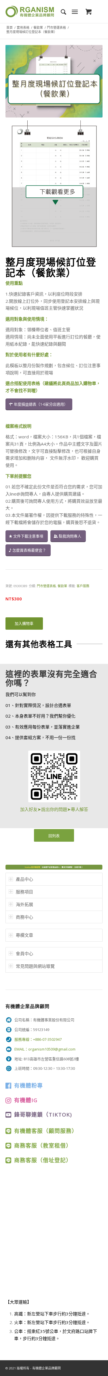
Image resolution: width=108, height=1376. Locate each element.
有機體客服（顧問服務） (45, 1130)
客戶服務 (83, 586)
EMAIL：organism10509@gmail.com (44, 1049)
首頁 (9, 27)
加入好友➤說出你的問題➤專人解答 (54, 809)
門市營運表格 (56, 27)
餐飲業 (38, 27)
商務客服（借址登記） (43, 1160)
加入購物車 (24, 623)
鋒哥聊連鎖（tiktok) (43, 1114)
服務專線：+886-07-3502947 (38, 1039)
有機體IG (25, 1100)
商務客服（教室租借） (43, 1145)
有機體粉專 (28, 1085)
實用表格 (23, 27)
